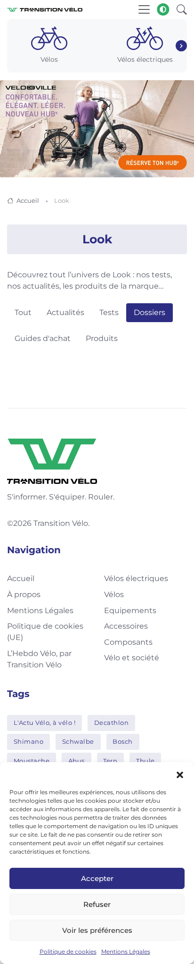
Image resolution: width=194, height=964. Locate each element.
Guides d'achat (43, 338)
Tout (23, 312)
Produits (102, 338)
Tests (109, 312)
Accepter (97, 878)
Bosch (123, 741)
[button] (180, 774)
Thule (145, 761)
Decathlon (111, 722)
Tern (110, 761)
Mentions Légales (125, 951)
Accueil (27, 200)
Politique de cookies (68, 951)
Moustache (32, 761)
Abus (76, 761)
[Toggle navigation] (144, 9)
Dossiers (149, 312)
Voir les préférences (97, 930)
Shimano (29, 741)
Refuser (97, 904)
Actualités (65, 312)
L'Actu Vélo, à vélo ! (45, 722)
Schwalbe (78, 741)
